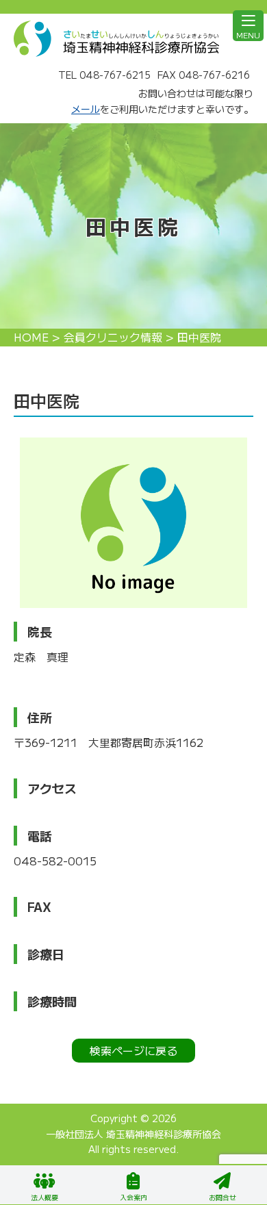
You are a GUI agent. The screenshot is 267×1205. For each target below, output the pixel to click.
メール (85, 109)
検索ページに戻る (133, 1050)
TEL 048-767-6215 (104, 74)
